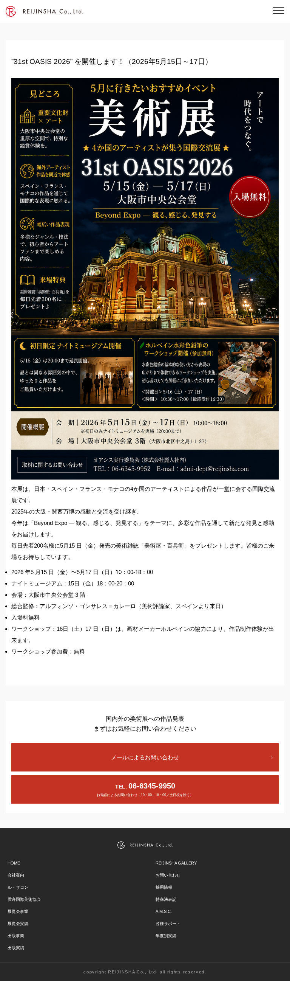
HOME (14, 863)
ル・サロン (18, 887)
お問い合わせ (168, 875)
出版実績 (16, 947)
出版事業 (16, 935)
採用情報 (164, 887)
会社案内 (16, 875)
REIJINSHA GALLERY (176, 863)
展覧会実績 (18, 923)
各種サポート (168, 923)
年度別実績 (166, 935)
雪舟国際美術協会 (24, 899)
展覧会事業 (18, 911)
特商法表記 (166, 899)
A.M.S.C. (164, 911)
